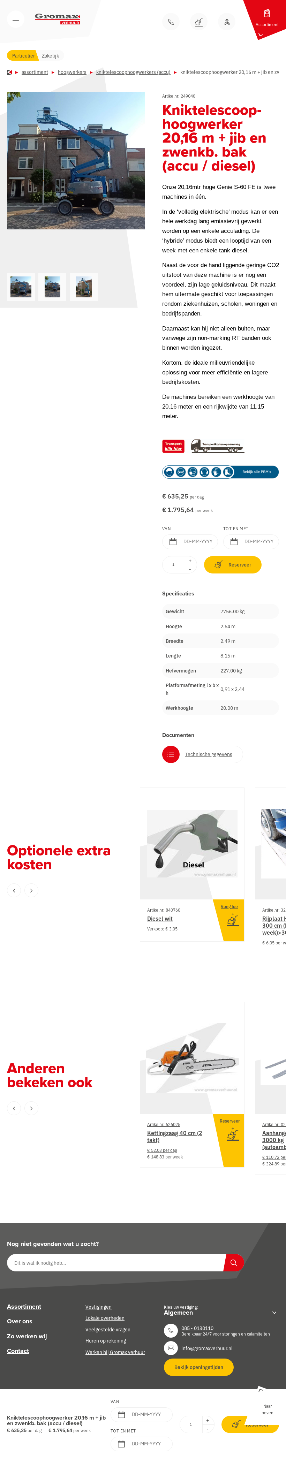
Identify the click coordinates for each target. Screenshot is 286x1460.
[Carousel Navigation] (59, 890)
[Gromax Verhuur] (57, 19)
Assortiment (35, 71)
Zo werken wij (27, 1336)
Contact (18, 1350)
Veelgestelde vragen (107, 1329)
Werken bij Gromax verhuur (115, 1351)
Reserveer (239, 564)
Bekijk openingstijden (198, 1366)
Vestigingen (98, 1306)
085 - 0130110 (197, 1327)
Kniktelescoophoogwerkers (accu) (133, 71)
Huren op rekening (105, 1340)
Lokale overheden (105, 1317)
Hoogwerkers (72, 71)
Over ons (19, 1321)
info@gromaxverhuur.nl (207, 1347)
